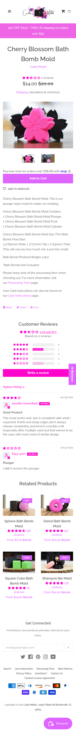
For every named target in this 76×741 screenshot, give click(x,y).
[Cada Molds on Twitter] (23, 657)
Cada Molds (38, 67)
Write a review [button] (38, 373)
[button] (31, 78)
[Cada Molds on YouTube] (53, 657)
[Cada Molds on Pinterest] (38, 657)
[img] (12, 398)
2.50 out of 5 (48, 332)
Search (7, 668)
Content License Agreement (39, 678)
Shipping (22, 92)
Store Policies (65, 668)
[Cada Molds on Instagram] (45, 657)
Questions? (41, 673)
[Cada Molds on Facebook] (30, 657)
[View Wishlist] (70, 11)
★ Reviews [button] (72, 374)
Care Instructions (19, 295)
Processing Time (19, 283)
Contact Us (57, 673)
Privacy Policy (24, 673)
